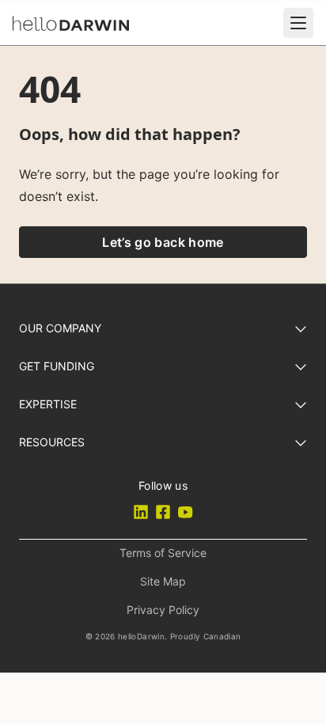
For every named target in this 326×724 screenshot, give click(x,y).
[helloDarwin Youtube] (185, 512)
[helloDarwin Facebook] (163, 512)
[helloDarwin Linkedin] (141, 512)
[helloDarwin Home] (71, 23)
